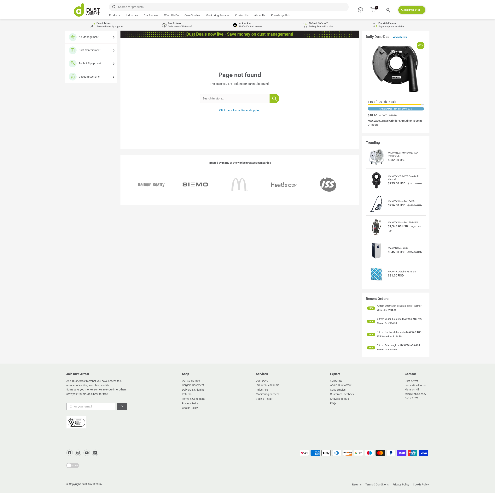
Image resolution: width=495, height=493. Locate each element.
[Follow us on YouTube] (86, 453)
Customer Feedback (342, 394)
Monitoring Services (217, 15)
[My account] (387, 10)
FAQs (333, 403)
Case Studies (192, 15)
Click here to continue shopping (239, 110)
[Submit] (113, 7)
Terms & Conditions (193, 398)
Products (114, 15)
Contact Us (241, 15)
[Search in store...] (274, 98)
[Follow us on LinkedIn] (95, 453)
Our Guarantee (191, 380)
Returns (186, 394)
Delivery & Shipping (193, 389)
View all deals (400, 37)
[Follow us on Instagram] (78, 453)
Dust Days (262, 380)
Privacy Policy (190, 403)
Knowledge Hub (280, 15)
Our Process (151, 15)
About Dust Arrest (341, 385)
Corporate (336, 380)
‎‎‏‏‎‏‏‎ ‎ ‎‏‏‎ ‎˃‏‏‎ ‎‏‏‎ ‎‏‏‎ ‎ (122, 406)
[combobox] (228, 7)
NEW (371, 308)
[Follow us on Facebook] (69, 453)
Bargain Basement (193, 385)
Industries (132, 15)
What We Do (171, 15)
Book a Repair (264, 398)
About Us (259, 15)
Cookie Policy (190, 407)
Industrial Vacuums (267, 385)
